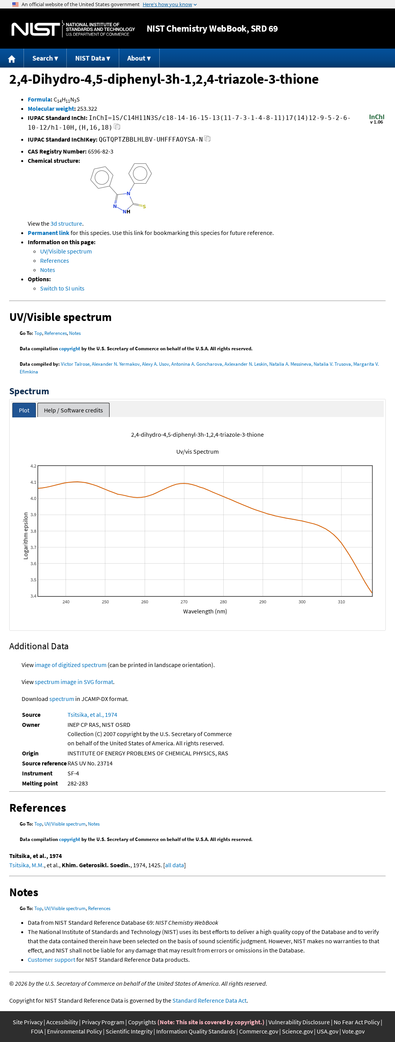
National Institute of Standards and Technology (73, 28)
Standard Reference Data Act (209, 1000)
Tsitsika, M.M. (26, 865)
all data (174, 865)
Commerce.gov (258, 1031)
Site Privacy (27, 1022)
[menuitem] (12, 58)
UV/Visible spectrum (66, 251)
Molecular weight (51, 108)
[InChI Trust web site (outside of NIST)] (377, 123)
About (136, 58)
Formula (39, 99)
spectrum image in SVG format (74, 682)
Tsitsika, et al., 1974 (92, 714)
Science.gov (297, 1031)
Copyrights (142, 1022)
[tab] (24, 410)
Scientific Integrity (129, 1031)
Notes (47, 270)
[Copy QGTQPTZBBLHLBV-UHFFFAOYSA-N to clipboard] (207, 141)
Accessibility (62, 1022)
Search (42, 58)
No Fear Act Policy (357, 1022)
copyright (69, 348)
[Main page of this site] (12, 58)
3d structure (66, 223)
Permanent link (48, 232)
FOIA (37, 1031)
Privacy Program (103, 1022)
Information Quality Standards (195, 1031)
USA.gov (327, 1031)
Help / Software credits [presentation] (73, 410)
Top (38, 333)
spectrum (61, 699)
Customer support (51, 959)
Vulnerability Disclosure (299, 1022)
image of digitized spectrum (70, 665)
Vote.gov (353, 1031)
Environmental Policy (74, 1031)
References (54, 260)
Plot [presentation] (24, 410)
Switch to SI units (62, 288)
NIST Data (90, 58)
